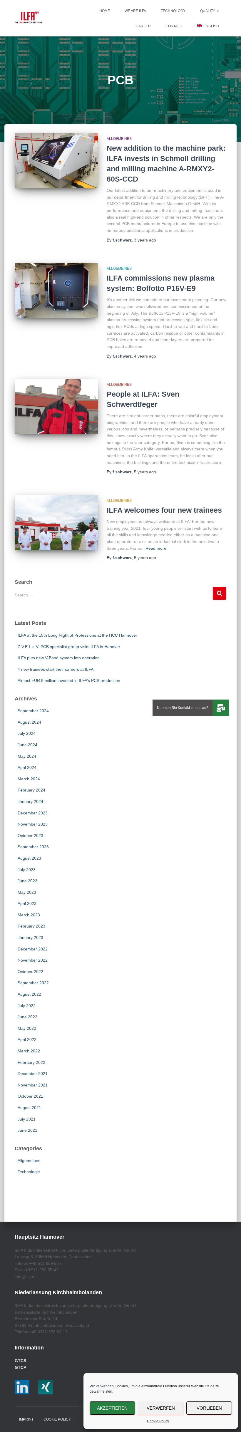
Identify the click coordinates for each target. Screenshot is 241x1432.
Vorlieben (209, 1408)
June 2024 (27, 744)
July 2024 (27, 733)
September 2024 (33, 710)
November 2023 (33, 824)
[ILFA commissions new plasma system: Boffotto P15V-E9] (56, 290)
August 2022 (29, 994)
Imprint (26, 1419)
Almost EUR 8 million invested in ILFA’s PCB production (69, 680)
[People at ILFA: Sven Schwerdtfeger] (56, 406)
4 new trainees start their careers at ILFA (55, 669)
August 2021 (29, 1107)
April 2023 (27, 903)
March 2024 (29, 779)
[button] (217, 11)
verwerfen (161, 1408)
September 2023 (33, 846)
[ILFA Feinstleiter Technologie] (28, 18)
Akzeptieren (112, 1408)
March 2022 (29, 1051)
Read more (155, 548)
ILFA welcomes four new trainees (164, 510)
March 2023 (29, 915)
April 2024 (27, 767)
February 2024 (31, 790)
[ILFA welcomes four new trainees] (56, 522)
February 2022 (31, 1062)
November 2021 (33, 1085)
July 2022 (27, 1005)
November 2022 (33, 960)
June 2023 (27, 880)
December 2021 (33, 1073)
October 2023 (30, 835)
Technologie (29, 1171)
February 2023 (31, 926)
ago (145, 240)
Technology (173, 11)
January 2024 (30, 801)
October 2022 (30, 971)
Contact (173, 26)
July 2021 (27, 1119)
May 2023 (27, 892)
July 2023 (27, 869)
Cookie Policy (158, 1421)
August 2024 (29, 722)
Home (104, 11)
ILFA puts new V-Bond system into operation (59, 657)
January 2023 (30, 937)
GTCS (20, 1360)
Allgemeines (119, 139)
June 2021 (27, 1130)
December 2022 (33, 949)
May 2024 (27, 756)
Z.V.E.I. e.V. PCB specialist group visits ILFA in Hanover (69, 646)
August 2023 (29, 858)
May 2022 (27, 1028)
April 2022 (27, 1039)
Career (143, 26)
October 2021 (30, 1096)
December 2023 (33, 813)
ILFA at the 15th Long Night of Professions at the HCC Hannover (77, 635)
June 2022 (27, 1017)
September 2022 (33, 982)
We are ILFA (135, 11)
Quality (208, 11)
